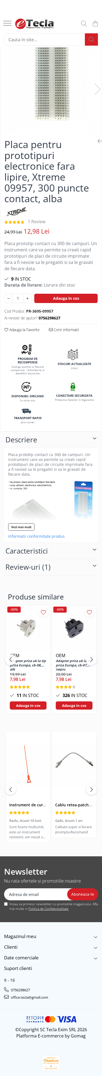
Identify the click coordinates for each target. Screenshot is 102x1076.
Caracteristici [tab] (26, 551)
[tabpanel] (51, 83)
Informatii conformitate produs (36, 536)
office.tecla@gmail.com (29, 997)
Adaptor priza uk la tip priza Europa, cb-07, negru (74, 665)
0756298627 (20, 989)
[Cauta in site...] (84, 24)
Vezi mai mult (21, 527)
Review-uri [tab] (28, 567)
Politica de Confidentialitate (49, 908)
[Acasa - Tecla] (34, 23)
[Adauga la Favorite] (43, 612)
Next (97, 89)
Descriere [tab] (21, 440)
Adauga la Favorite (24, 329)
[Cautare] (91, 39)
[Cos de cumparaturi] (95, 24)
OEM (60, 655)
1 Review (36, 222)
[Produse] (7, 23)
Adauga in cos (66, 298)
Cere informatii (66, 329)
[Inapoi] (98, 141)
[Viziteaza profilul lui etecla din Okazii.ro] (51, 1063)
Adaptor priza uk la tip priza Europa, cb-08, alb (28, 665)
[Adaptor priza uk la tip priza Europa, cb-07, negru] (74, 627)
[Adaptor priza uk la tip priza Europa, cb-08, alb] (28, 627)
